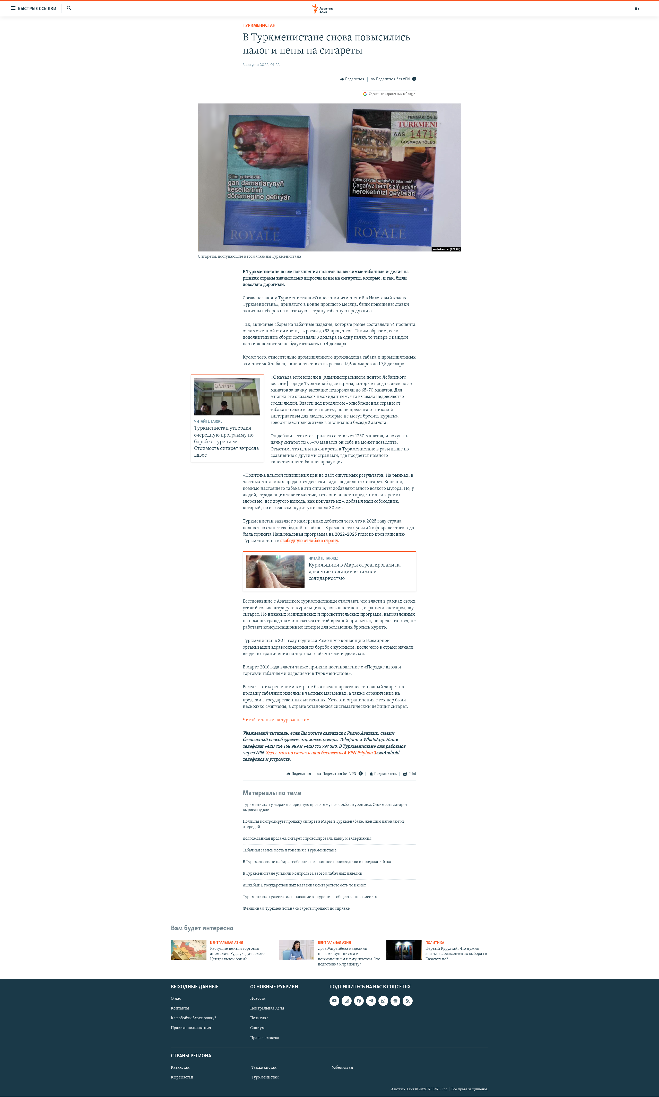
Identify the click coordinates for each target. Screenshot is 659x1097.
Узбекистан (342, 1068)
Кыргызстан (182, 1077)
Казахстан (180, 1068)
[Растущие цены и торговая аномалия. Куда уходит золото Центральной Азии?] (188, 950)
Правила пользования (191, 1028)
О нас (176, 999)
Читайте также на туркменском (276, 720)
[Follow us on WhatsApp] (383, 1001)
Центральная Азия (226, 943)
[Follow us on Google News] (395, 1001)
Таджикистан (264, 1068)
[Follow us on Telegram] (371, 1001)
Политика (435, 943)
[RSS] (407, 1001)
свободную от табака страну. (309, 541)
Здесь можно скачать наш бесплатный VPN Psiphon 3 (321, 753)
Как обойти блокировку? (193, 1018)
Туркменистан (259, 25)
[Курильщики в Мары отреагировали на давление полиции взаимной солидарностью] (275, 571)
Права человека (264, 1038)
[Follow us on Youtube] (334, 1001)
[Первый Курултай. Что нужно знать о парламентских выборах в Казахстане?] (404, 950)
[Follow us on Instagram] (346, 1001)
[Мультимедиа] (637, 8)
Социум (257, 1028)
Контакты (180, 1009)
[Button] (352, 79)
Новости (258, 999)
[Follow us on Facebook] (359, 1001)
